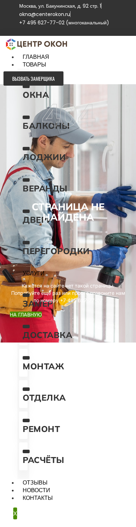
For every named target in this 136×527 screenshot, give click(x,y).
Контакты (38, 498)
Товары (34, 65)
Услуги (34, 273)
